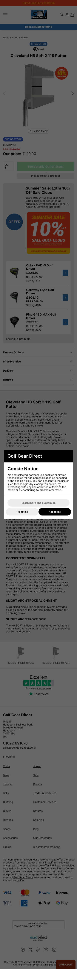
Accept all (55, 511)
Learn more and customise (38, 502)
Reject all (22, 511)
